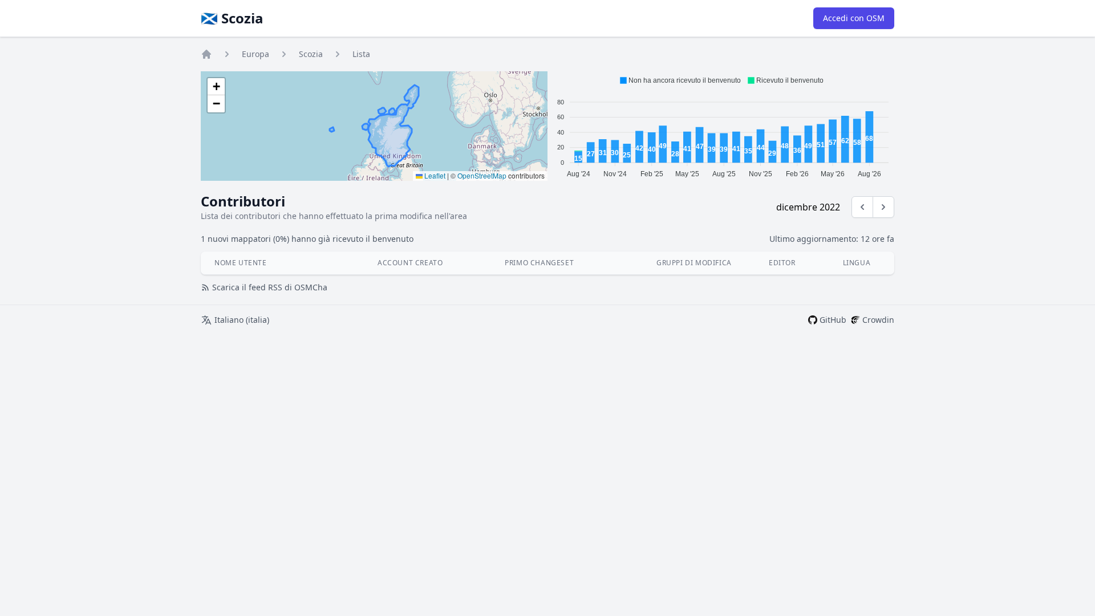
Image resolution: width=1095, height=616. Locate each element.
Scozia (311, 53)
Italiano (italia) (241, 319)
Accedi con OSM (854, 18)
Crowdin (878, 319)
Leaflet (434, 175)
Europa (255, 53)
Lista (361, 53)
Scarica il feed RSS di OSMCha (269, 287)
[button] (216, 86)
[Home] (206, 54)
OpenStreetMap (481, 175)
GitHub (833, 319)
